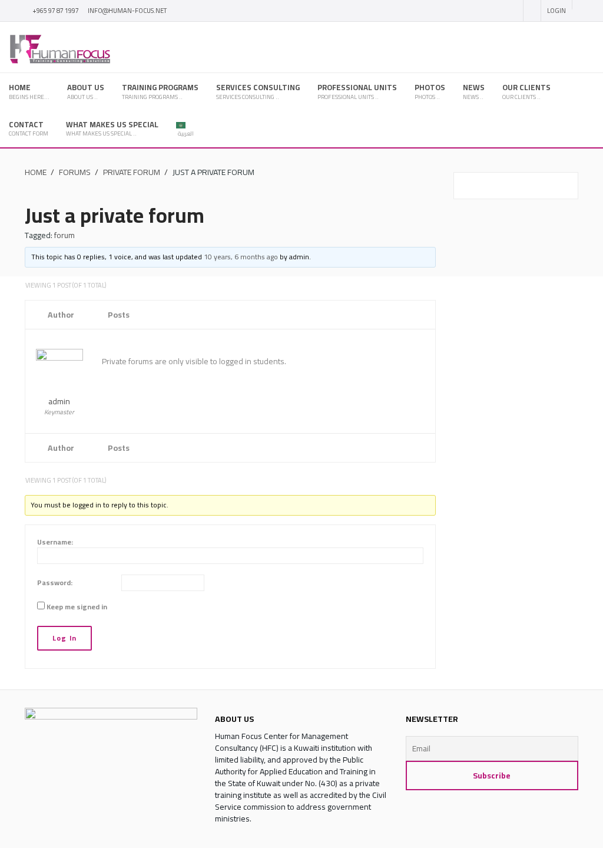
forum (64, 235)
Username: (55, 542)
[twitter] (490, 11)
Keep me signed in (77, 607)
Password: (54, 583)
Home (36, 172)
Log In (64, 638)
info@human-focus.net (127, 11)
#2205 (426, 343)
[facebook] (468, 11)
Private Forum (131, 172)
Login (556, 11)
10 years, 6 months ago (241, 256)
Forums (75, 172)
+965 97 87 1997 (55, 11)
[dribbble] (510, 11)
